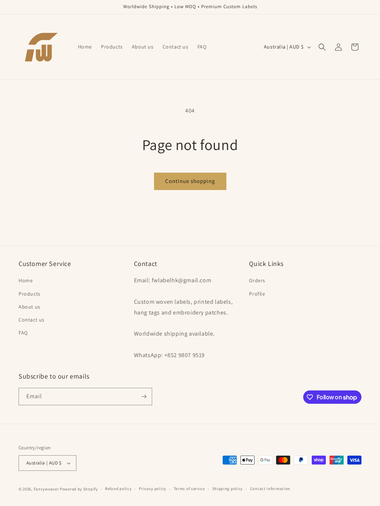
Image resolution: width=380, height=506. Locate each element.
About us (29, 306)
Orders (257, 280)
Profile (257, 293)
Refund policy (118, 488)
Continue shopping (190, 180)
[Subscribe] (143, 396)
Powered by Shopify (79, 489)
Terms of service (189, 488)
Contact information (270, 488)
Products (29, 293)
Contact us (32, 319)
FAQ (23, 332)
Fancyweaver (46, 489)
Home (26, 280)
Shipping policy (227, 488)
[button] (322, 47)
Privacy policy (152, 488)
